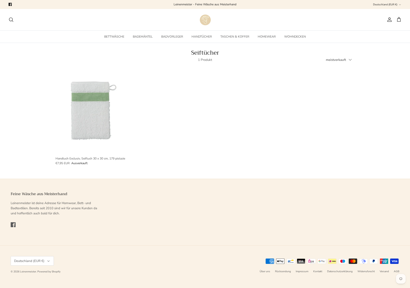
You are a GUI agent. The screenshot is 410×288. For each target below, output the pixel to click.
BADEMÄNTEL (143, 37)
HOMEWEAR (267, 37)
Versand (384, 271)
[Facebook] (10, 4)
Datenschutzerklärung (340, 271)
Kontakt (317, 271)
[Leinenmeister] (205, 19)
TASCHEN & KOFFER (234, 37)
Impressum (302, 271)
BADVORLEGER (172, 37)
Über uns (265, 271)
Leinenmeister (28, 271)
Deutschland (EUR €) (385, 4)
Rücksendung (283, 271)
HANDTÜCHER (202, 37)
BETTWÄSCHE (114, 37)
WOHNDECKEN (295, 37)
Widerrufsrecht (366, 271)
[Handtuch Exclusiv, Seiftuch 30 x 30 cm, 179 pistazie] (91, 110)
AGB (396, 271)
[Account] (388, 19)
